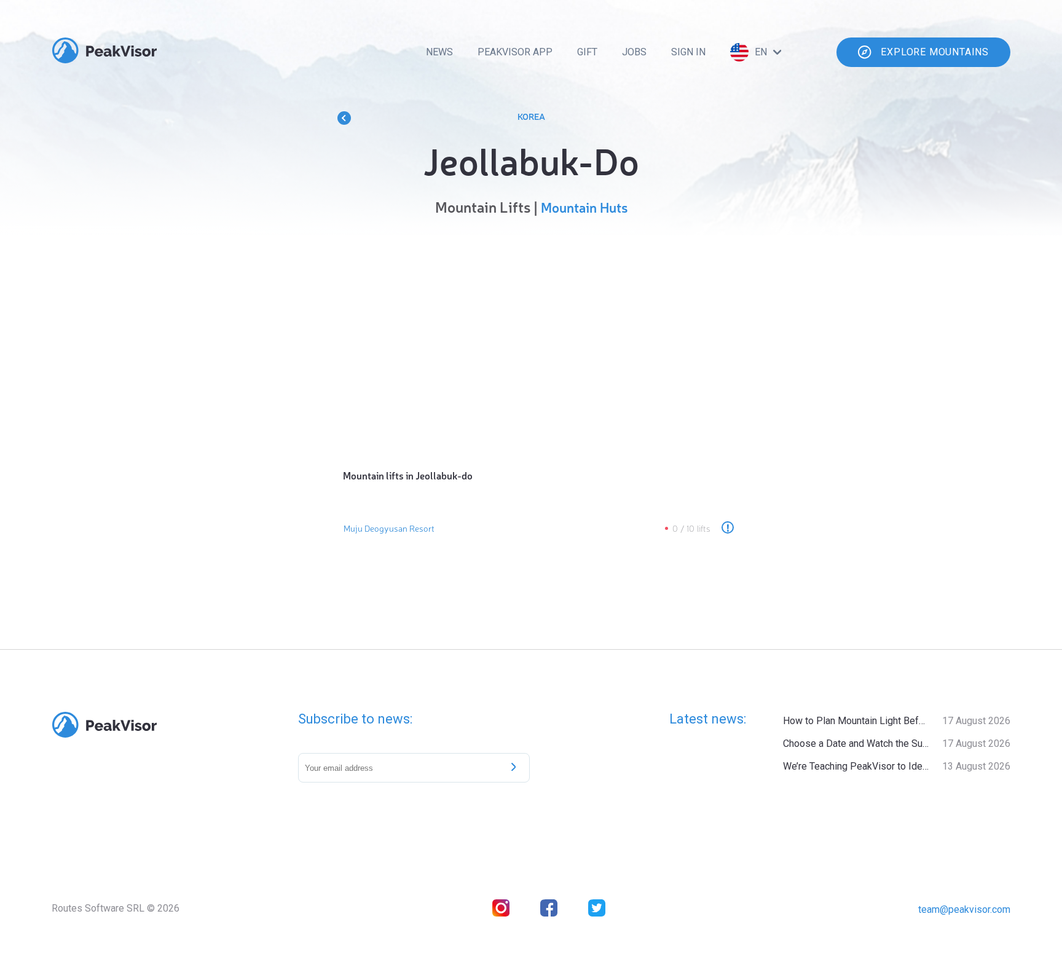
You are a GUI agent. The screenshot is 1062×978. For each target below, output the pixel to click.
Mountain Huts (584, 207)
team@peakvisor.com (964, 909)
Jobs (634, 52)
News (439, 52)
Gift (587, 52)
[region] (531, 339)
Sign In (688, 52)
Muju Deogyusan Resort (389, 528)
